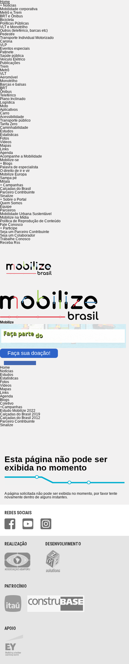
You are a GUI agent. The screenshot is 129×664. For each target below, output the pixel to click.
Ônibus (6, 92)
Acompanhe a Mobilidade (21, 156)
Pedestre (7, 34)
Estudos (6, 131)
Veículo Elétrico (12, 59)
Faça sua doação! (29, 353)
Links (4, 149)
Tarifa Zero (8, 124)
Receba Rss (10, 243)
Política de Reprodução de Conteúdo (30, 221)
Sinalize (6, 196)
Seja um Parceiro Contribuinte (24, 232)
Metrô (4, 70)
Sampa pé (8, 178)
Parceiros (8, 210)
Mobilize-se (9, 160)
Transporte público (15, 120)
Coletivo (7, 403)
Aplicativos (9, 110)
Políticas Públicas (14, 23)
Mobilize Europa (13, 174)
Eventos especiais (15, 48)
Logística (7, 102)
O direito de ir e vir (15, 171)
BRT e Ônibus (11, 16)
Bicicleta (7, 20)
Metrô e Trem (11, 12)
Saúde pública (12, 56)
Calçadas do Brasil (15, 189)
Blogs (4, 400)
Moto (4, 106)
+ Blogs (6, 163)
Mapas (5, 145)
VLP (3, 45)
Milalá (5, 181)
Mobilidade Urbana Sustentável (26, 214)
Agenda (6, 153)
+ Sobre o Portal (13, 199)
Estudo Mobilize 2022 (17, 411)
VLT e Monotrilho (14, 27)
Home (5, 367)
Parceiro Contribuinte (17, 192)
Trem (4, 66)
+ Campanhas (11, 185)
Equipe (6, 207)
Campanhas (11, 407)
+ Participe (8, 228)
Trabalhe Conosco (15, 239)
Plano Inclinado (13, 99)
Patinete (7, 52)
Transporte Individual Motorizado (27, 38)
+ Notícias (8, 5)
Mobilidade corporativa (19, 9)
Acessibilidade (12, 117)
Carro (4, 113)
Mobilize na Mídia (14, 217)
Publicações (10, 63)
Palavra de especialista (19, 167)
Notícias (6, 371)
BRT (3, 88)
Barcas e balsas (13, 84)
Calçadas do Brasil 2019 (20, 414)
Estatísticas (9, 135)
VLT (3, 74)
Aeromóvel (9, 77)
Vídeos (5, 142)
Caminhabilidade (14, 127)
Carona (6, 41)
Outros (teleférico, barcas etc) (24, 30)
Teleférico (8, 95)
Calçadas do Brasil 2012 (20, 418)
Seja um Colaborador (17, 235)
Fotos (4, 138)
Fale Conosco (11, 225)
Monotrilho (8, 81)
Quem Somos (11, 203)
